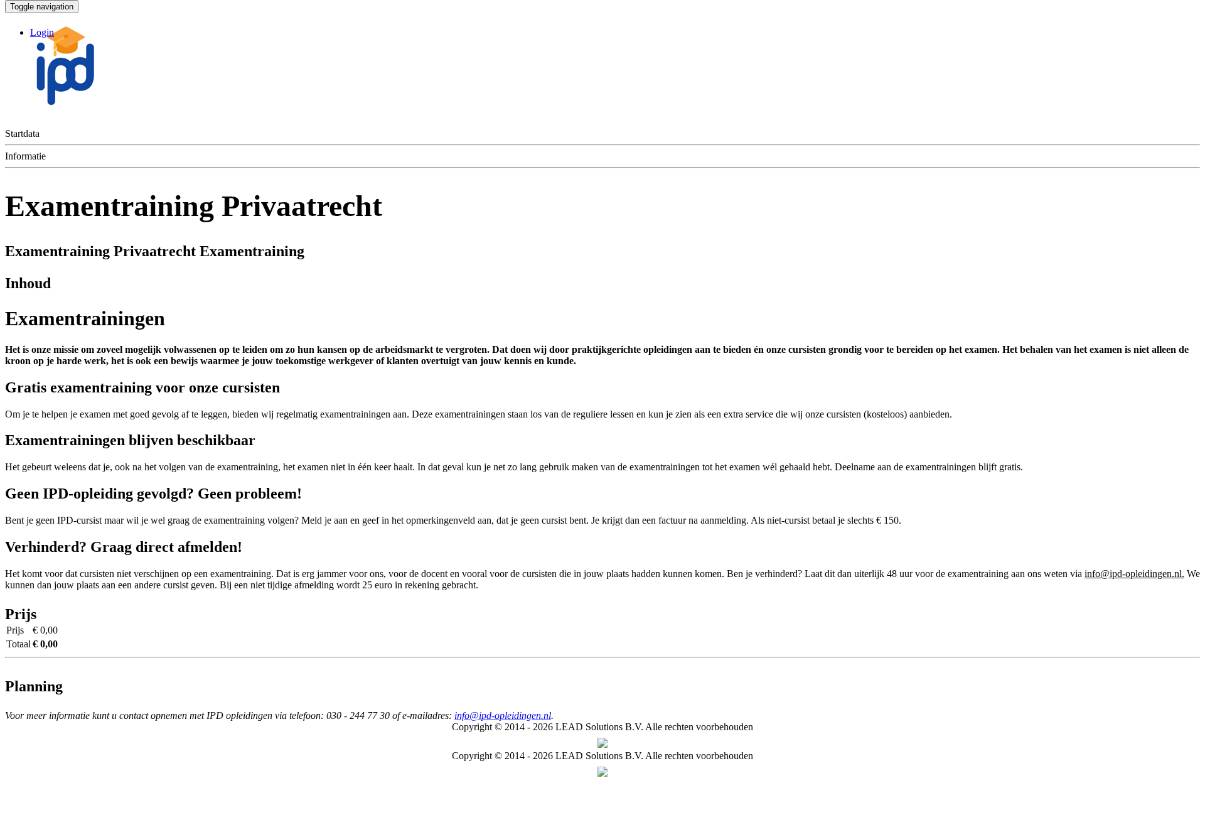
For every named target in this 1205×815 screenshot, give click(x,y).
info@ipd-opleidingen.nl (502, 715)
